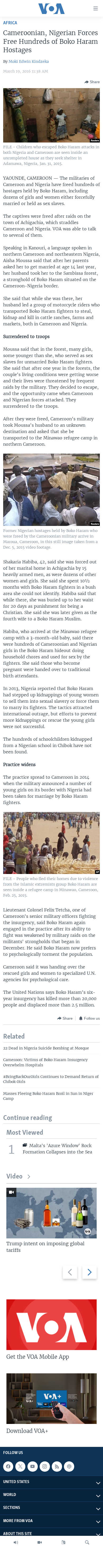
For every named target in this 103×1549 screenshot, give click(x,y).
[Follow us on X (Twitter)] (20, 1466)
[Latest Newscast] (16, 1542)
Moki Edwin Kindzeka (29, 61)
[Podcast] (69, 1466)
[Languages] (63, 1542)
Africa (10, 23)
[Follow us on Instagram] (45, 1466)
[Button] (92, 82)
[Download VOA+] (51, 1398)
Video (14, 1176)
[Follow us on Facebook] (8, 1466)
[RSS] (57, 1466)
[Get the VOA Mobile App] (51, 1324)
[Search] (87, 1542)
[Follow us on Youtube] (32, 1466)
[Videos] (40, 1542)
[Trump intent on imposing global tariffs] (51, 1213)
